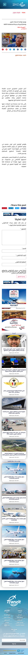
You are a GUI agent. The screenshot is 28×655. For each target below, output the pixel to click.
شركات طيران (16, 12)
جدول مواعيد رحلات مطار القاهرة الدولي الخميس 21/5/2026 (14, 540)
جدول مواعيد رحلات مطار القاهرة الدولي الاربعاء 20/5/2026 (14, 561)
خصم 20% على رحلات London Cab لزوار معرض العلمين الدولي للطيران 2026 (14, 433)
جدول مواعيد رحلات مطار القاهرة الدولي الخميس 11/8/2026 (14, 477)
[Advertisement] (14, 72)
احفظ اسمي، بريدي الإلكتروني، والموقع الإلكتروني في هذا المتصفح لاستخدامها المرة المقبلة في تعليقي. (14, 272)
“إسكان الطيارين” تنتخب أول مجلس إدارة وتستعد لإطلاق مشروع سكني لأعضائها (14, 349)
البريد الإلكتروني (21, 255)
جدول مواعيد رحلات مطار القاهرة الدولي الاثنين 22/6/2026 (14, 519)
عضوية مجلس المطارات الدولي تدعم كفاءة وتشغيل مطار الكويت (14, 412)
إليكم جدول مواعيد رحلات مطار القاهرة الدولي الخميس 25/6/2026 (14, 498)
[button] (4, 4)
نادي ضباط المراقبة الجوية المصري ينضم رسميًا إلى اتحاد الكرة (14, 391)
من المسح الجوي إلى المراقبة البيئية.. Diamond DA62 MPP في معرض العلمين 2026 (14, 454)
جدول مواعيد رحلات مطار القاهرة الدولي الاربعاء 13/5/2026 (14, 582)
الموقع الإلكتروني (20, 262)
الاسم (24, 248)
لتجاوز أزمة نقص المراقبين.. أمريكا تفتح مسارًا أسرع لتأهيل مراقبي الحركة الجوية (14, 370)
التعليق (23, 229)
